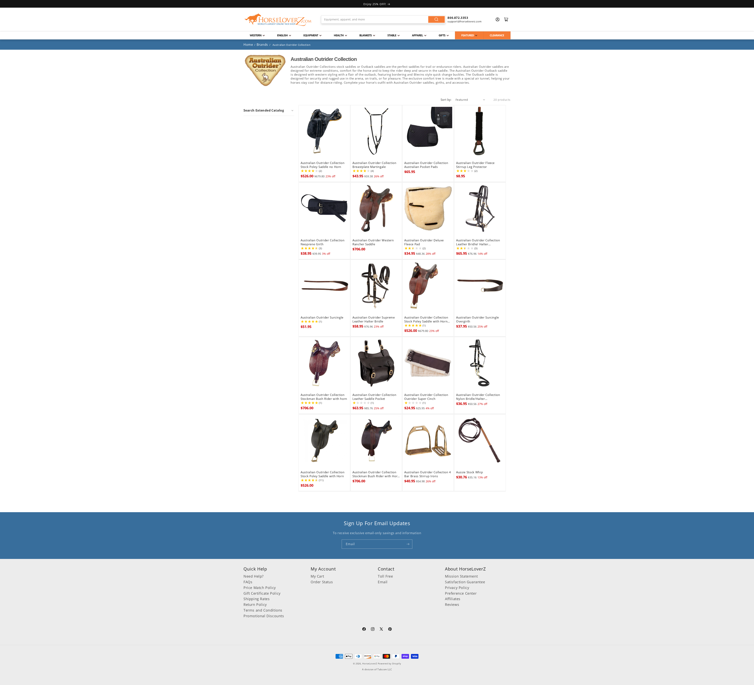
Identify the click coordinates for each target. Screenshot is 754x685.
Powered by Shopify (389, 663)
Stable (391, 35)
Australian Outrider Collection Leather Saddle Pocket (374, 397)
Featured (467, 35)
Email (383, 582)
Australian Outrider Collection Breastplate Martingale (374, 165)
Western (255, 35)
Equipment (310, 35)
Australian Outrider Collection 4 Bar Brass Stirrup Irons (427, 474)
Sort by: (446, 100)
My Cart (317, 576)
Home (248, 44)
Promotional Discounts (263, 616)
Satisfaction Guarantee (465, 582)
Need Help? (253, 576)
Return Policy (255, 604)
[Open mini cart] (506, 19)
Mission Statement (461, 576)
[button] (268, 110)
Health (339, 35)
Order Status (322, 582)
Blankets (365, 35)
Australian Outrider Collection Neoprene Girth (323, 242)
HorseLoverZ (369, 663)
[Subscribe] (408, 544)
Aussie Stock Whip (469, 472)
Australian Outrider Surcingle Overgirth (477, 319)
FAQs (247, 582)
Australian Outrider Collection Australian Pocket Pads (426, 165)
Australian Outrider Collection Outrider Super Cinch (426, 397)
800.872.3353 (457, 18)
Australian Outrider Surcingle (322, 318)
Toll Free (385, 576)
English (282, 35)
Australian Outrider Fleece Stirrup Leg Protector (475, 165)
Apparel (417, 35)
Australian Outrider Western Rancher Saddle (373, 242)
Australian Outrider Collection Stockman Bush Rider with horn (324, 397)
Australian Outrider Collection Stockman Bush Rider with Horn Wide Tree (375, 474)
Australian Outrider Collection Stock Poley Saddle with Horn (323, 474)
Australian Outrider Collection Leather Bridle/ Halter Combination (478, 242)
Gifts (442, 35)
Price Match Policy (259, 587)
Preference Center (461, 593)
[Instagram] (372, 630)
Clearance (497, 35)
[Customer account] (497, 19)
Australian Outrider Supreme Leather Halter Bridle (373, 319)
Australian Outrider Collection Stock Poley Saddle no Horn (323, 165)
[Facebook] (364, 630)
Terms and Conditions (262, 610)
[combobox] (383, 19)
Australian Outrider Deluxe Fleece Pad (424, 242)
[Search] (436, 19)
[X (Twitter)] (381, 630)
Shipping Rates (256, 598)
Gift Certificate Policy (262, 593)
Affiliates (452, 598)
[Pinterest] (390, 630)
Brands (263, 44)
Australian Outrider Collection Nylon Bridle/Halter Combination (478, 397)
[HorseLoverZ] (277, 19)
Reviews (452, 604)
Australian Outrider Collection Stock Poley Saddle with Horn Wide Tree (426, 319)
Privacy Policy (457, 587)
